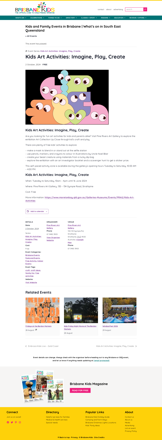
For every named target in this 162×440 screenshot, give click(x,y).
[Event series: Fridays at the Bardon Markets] (36, 329)
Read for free (80, 390)
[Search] (145, 9)
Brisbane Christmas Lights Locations (101, 422)
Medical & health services (56, 420)
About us (128, 420)
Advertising (129, 425)
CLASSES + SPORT (88, 18)
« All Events (31, 36)
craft (27, 270)
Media (127, 422)
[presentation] (42, 310)
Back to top (64, 437)
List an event (130, 428)
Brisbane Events (32, 255)
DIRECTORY (70, 18)
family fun (30, 273)
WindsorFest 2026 (110, 326)
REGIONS (104, 18)
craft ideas (36, 270)
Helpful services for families (58, 417)
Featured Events (32, 258)
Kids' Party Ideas (93, 425)
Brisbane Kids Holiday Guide (98, 417)
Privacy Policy (131, 431)
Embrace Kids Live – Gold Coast (43, 346)
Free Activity (31, 261)
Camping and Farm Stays (96, 420)
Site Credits (99, 437)
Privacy (74, 437)
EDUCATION (118, 18)
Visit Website (31, 282)
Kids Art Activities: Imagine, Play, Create (33, 239)
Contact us (129, 417)
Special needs (52, 422)
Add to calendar (37, 211)
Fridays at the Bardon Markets (38, 326)
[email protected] (101, 360)
